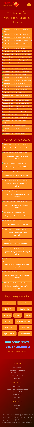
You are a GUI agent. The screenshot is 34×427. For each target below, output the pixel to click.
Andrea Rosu (25, 334)
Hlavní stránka (17, 367)
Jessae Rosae (25, 303)
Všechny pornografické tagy (17, 370)
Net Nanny (17, 405)
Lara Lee (7, 321)
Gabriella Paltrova (23, 321)
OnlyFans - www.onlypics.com (17, 351)
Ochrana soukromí (17, 394)
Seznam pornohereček (17, 375)
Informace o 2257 (17, 392)
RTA (17, 408)
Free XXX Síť (17, 378)
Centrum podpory (17, 386)
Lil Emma (18, 315)
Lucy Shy (28, 315)
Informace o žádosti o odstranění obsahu (17, 389)
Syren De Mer (9, 334)
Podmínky (17, 397)
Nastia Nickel (24, 309)
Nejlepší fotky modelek (17, 372)
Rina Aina (25, 327)
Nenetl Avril (9, 327)
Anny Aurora (8, 303)
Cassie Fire (8, 309)
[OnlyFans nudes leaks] (17, 343)
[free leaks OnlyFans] (17, 347)
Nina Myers (7, 315)
